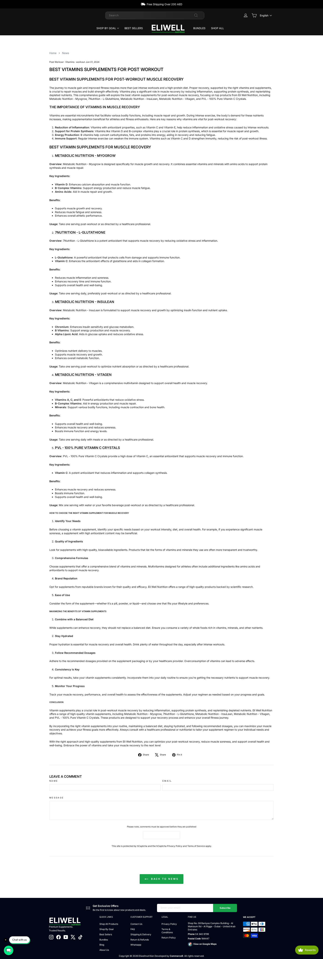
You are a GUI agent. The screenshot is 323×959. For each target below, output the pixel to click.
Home (52, 53)
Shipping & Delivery (140, 934)
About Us (104, 950)
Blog (101, 944)
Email (167, 781)
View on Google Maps (205, 944)
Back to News (164, 878)
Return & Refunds (139, 939)
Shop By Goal (106, 28)
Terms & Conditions (167, 931)
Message (56, 797)
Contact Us (136, 924)
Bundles (199, 28)
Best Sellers (133, 28)
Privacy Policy (174, 846)
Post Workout (56, 62)
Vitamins (69, 62)
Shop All (217, 28)
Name (53, 781)
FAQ (132, 929)
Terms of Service (196, 846)
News (65, 53)
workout (80, 62)
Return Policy (169, 937)
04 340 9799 (202, 934)
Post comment (161, 835)
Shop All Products (108, 924)
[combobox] (154, 15)
